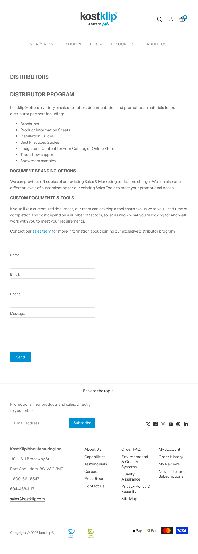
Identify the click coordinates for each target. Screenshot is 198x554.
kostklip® (46, 533)
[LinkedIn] (186, 424)
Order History (171, 456)
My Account (169, 449)
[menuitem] (42, 44)
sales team (41, 231)
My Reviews (169, 463)
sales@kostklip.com (27, 498)
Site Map (129, 498)
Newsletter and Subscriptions (172, 474)
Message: (17, 313)
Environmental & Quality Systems (134, 461)
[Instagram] (163, 424)
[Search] (159, 19)
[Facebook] (155, 424)
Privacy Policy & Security (135, 489)
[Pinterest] (178, 424)
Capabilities (94, 456)
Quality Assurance (130, 477)
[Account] (171, 19)
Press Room (95, 478)
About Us (92, 449)
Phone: (15, 294)
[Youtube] (171, 424)
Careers (91, 471)
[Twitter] (148, 424)
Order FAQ (131, 449)
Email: (15, 274)
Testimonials (95, 463)
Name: (15, 255)
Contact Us (94, 486)
